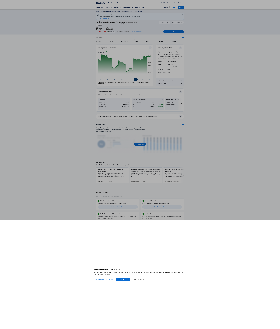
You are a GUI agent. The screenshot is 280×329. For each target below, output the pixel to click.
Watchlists (170, 2)
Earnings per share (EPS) (139, 99)
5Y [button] (142, 79)
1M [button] (114, 79)
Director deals (162, 83)
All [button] (149, 79)
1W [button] (107, 79)
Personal (113, 2)
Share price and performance (107, 48)
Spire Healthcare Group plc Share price (132, 11)
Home (97, 11)
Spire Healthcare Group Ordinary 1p (113, 11)
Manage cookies (139, 279)
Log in (181, 7)
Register (163, 2)
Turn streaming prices (137, 31)
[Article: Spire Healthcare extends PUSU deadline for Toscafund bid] (112, 175)
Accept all (123, 279)
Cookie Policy (105, 274)
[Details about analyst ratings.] (183, 124)
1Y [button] (135, 79)
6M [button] (128, 79)
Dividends (102, 99)
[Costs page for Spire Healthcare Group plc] (140, 116)
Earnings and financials (105, 91)
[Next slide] (179, 104)
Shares (102, 11)
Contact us (181, 2)
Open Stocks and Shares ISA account (118, 207)
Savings (108, 7)
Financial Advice (128, 7)
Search (165, 7)
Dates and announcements (165, 81)
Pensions (116, 7)
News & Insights (139, 7)
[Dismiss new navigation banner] (182, 15)
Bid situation (99, 25)
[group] (125, 79)
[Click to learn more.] (183, 38)
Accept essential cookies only (104, 279)
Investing (99, 7)
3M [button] (121, 79)
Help (175, 2)
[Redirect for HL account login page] (140, 144)
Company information (165, 48)
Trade (173, 31)
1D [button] (100, 79)
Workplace (119, 2)
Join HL (174, 7)
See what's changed (104, 18)
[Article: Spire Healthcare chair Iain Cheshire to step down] (146, 175)
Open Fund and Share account (162, 207)
